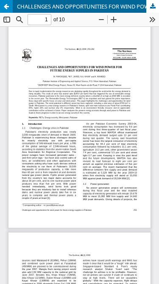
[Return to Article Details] (6, 6)
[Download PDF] (152, 6)
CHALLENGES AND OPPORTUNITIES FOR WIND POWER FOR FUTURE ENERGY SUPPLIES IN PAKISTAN (88, 6)
